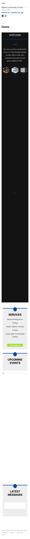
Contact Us (15, 12)
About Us (6, 12)
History (4, 534)
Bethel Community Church (12, 7)
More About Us (15, 345)
